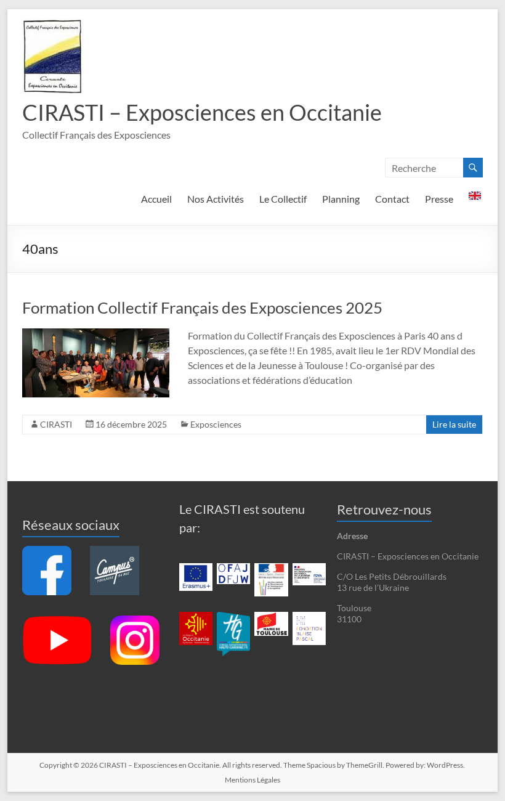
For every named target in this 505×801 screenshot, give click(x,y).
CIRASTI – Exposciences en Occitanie (202, 112)
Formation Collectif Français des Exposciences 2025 (202, 307)
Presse (439, 199)
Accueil (156, 199)
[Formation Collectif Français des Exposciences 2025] (95, 334)
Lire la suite (454, 424)
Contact (392, 199)
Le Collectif (283, 199)
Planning (341, 199)
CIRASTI (56, 424)
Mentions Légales (252, 779)
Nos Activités (215, 199)
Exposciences (215, 424)
